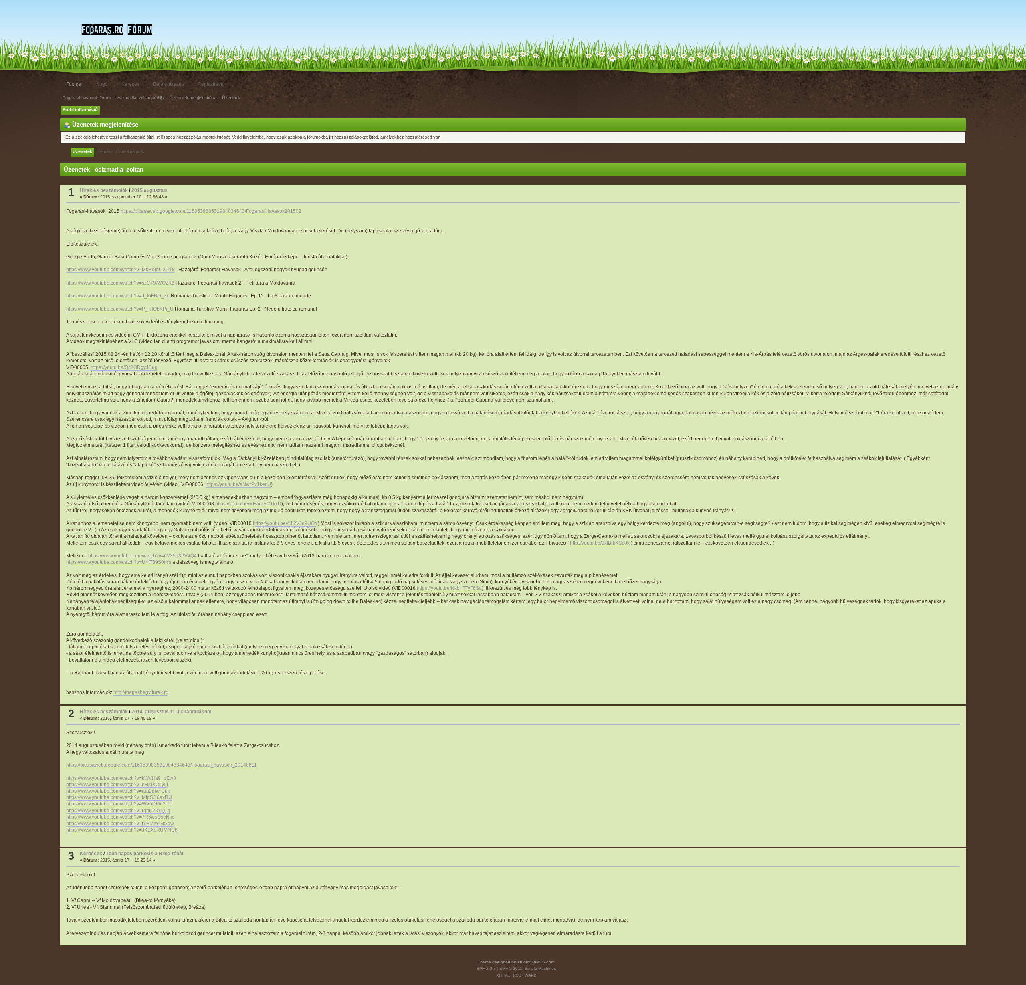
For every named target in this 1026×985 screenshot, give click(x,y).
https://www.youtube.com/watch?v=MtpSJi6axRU (119, 797)
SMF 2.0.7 (486, 968)
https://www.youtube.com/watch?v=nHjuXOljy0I (117, 784)
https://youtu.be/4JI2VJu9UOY (285, 523)
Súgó (102, 84)
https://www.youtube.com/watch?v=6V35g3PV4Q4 (142, 556)
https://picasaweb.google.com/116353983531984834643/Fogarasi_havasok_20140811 (161, 765)
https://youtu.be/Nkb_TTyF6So (449, 588)
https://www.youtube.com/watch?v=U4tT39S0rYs (118, 562)
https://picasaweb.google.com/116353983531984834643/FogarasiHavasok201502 (211, 211)
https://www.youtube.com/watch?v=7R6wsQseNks (120, 817)
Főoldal (74, 84)
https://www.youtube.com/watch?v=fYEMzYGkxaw (120, 823)
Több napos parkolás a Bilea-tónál (144, 853)
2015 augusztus (149, 190)
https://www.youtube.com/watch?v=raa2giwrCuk (118, 791)
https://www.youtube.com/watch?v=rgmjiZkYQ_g (118, 810)
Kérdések (91, 853)
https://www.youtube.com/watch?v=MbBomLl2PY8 (120, 269)
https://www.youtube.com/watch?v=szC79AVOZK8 (120, 283)
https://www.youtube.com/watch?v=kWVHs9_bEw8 (121, 778)
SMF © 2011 (510, 968)
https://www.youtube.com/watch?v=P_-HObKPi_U (120, 309)
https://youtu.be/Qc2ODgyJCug (124, 367)
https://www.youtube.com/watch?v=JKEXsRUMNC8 (122, 830)
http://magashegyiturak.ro (140, 692)
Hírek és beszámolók (104, 190)
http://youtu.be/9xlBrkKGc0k (600, 543)
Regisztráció (211, 84)
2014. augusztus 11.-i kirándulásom (171, 712)
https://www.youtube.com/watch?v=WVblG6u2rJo (119, 804)
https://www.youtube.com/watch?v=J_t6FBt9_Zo (118, 296)
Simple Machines (540, 968)
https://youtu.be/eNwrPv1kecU (238, 484)
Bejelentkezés (168, 84)
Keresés (130, 84)
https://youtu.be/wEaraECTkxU (248, 504)
